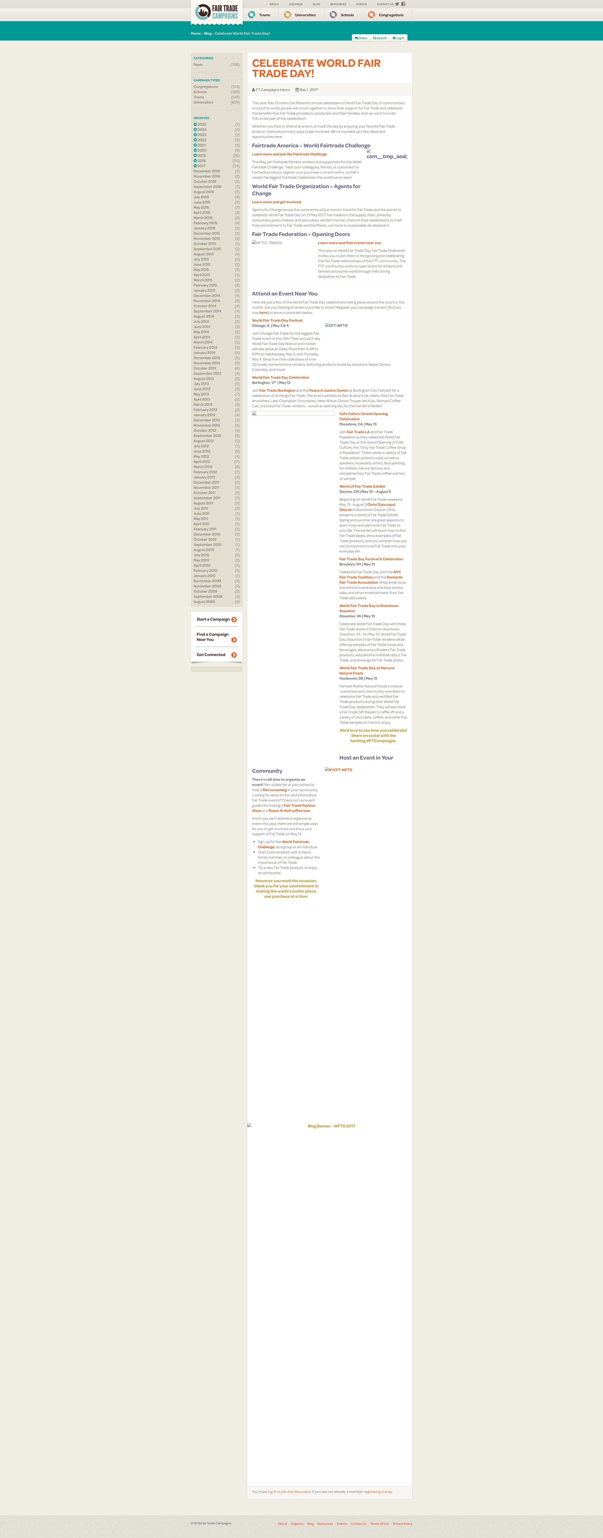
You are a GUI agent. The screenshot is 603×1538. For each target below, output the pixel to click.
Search (381, 38)
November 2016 (207, 176)
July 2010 (201, 554)
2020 (202, 150)
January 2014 (205, 352)
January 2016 (204, 228)
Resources (338, 4)
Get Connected (211, 654)
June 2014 (202, 326)
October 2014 (205, 305)
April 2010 (202, 565)
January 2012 (204, 477)
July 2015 (201, 259)
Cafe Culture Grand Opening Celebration (363, 416)
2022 (201, 139)
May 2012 (201, 456)
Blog (316, 4)
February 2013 (205, 409)
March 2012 (203, 466)
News (198, 64)
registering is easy (378, 1491)
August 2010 (204, 549)
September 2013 (207, 373)
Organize (296, 4)
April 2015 (202, 274)
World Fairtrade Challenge (283, 844)
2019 (201, 155)
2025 (201, 124)
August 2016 (204, 191)
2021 (201, 145)
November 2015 (207, 238)
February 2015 (205, 285)
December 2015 (207, 233)
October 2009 (205, 591)
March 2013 (203, 404)
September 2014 (207, 311)
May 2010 (201, 560)
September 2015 (207, 248)
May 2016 (201, 207)
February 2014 (205, 347)
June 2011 (202, 513)
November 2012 (207, 425)
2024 (202, 129)
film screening (275, 789)
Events (361, 4)
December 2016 (207, 171)
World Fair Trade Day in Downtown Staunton (368, 608)
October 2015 (205, 243)
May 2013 (201, 394)
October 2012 (205, 430)
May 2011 (201, 518)
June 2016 (202, 202)
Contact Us (385, 4)
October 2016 (205, 181)
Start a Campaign (213, 619)
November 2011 (206, 487)
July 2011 (201, 508)
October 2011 (205, 492)
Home (196, 33)
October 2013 (205, 368)
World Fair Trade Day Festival (277, 320)
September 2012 (207, 435)
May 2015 (201, 269)
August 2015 (204, 254)
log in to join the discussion (289, 1491)
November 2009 (207, 586)
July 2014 (201, 321)
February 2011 (205, 529)
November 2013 (207, 363)
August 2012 (204, 440)
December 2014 (207, 295)
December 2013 (207, 357)
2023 (201, 134)
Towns (264, 14)
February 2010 (205, 570)
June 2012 (202, 451)
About (274, 4)
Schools (347, 14)
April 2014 (202, 337)
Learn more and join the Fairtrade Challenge (289, 154)
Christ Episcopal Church (367, 507)
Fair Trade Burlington (277, 390)
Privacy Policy (402, 1523)
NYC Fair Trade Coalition (370, 574)
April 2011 (201, 523)
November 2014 (207, 300)
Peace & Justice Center (328, 390)
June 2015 (202, 264)
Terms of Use (379, 1523)
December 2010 (207, 534)
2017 (201, 165)
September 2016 (207, 186)
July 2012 (201, 446)
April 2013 (202, 399)
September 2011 (207, 497)
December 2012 (207, 420)
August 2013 (204, 378)
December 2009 (207, 580)
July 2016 (201, 197)
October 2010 (205, 539)
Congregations (391, 14)
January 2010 (205, 575)
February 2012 (205, 471)
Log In (399, 38)
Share (362, 38)
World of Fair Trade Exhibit (362, 486)
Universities (305, 14)
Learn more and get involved (276, 201)
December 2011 (206, 482)
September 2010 (207, 544)
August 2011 (203, 503)
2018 (201, 160)
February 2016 (205, 222)
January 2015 (204, 290)
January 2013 (204, 414)
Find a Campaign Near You (212, 636)
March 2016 (203, 217)
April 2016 (202, 212)
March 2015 (203, 280)
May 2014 (201, 331)
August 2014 (204, 316)
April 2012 (202, 461)
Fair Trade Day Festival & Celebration (371, 558)
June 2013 (202, 388)
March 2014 (203, 342)
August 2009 (204, 601)
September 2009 (208, 596)
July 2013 (201, 383)
